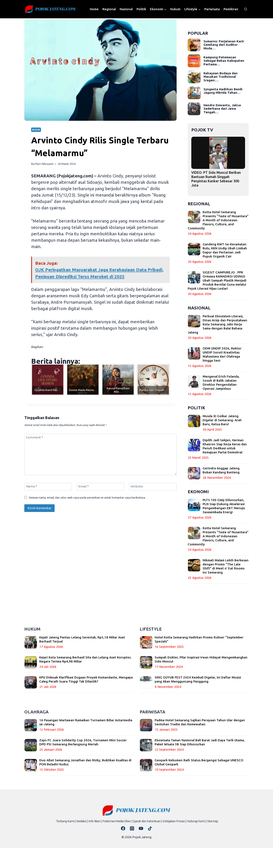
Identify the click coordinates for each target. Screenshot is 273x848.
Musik (36, 129)
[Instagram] (132, 828)
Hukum (175, 9)
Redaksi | (82, 821)
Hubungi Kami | (196, 821)
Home (94, 9)
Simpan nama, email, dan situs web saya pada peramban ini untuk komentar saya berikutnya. (87, 497)
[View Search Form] (245, 9)
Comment (34, 437)
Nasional (126, 9)
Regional (109, 9)
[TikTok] (150, 828)
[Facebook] (123, 828)
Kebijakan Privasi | (174, 821)
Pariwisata (212, 9)
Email (83, 486)
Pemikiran (231, 9)
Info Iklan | (95, 821)
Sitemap (212, 821)
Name (31, 486)
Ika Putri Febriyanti (42, 163)
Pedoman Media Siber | (117, 821)
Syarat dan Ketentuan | (147, 821)
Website (137, 486)
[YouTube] (141, 828)
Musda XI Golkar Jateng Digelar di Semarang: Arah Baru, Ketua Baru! (222, 420)
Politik (141, 9)
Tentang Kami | (66, 821)
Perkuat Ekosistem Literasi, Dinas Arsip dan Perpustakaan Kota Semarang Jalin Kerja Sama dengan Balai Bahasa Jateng (217, 324)
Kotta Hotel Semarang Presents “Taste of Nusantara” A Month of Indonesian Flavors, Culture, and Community (218, 220)
